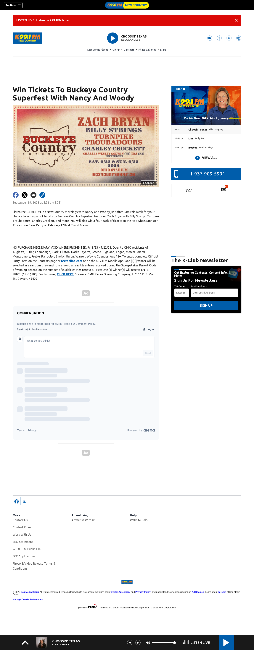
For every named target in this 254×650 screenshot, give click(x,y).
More (163, 49)
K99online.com (71, 261)
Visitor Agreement (120, 592)
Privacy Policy (143, 592)
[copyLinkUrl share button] (42, 195)
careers (222, 592)
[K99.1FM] (127, 5)
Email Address (199, 286)
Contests (129, 49)
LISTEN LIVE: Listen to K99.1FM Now (42, 20)
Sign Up (206, 305)
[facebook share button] (16, 195)
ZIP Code (179, 286)
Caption (148, 182)
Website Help (138, 520)
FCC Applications (24, 556)
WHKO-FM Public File (27, 549)
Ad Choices (198, 592)
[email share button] (33, 195)
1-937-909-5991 (207, 173)
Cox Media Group (30, 592)
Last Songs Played (97, 49)
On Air (116, 49)
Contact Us (20, 520)
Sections (10, 5)
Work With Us (22, 534)
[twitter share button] (25, 195)
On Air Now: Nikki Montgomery (206, 118)
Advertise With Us (83, 520)
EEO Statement (23, 541)
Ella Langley (130, 39)
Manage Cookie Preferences (28, 599)
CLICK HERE (65, 274)
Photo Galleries (147, 49)
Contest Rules (22, 527)
